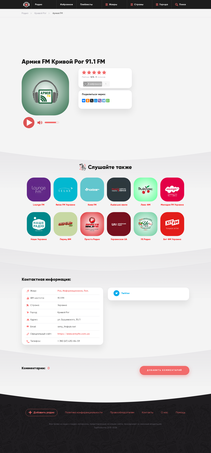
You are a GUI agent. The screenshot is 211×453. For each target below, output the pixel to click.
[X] (91, 100)
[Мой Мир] (95, 100)
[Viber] (99, 100)
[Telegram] (104, 100)
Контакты (147, 412)
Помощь (180, 412)
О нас (164, 412)
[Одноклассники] (87, 100)
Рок (59, 290)
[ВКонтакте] (83, 100)
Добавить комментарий (164, 370)
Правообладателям (122, 412)
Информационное (73, 290)
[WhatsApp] (108, 100)
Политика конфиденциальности (83, 412)
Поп (86, 290)
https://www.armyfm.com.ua (74, 333)
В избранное (95, 84)
